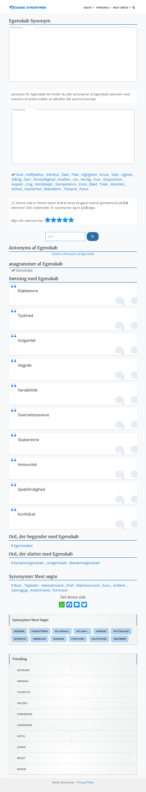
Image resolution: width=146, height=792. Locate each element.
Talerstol (23, 692)
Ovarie (21, 747)
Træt (75, 174)
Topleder (31, 585)
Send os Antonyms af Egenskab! (73, 254)
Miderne (19, 631)
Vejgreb (25, 365)
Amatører (120, 638)
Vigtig (21, 736)
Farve (83, 189)
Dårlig (16, 179)
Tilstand (70, 189)
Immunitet (27, 464)
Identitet (117, 184)
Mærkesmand (87, 585)
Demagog (20, 590)
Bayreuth (20, 638)
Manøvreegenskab (84, 562)
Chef (70, 585)
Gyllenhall (62, 631)
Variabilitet (28, 390)
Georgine (23, 670)
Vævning (22, 681)
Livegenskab (56, 562)
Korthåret (26, 514)
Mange (21, 769)
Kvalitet (64, 179)
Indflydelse (35, 174)
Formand (59, 590)
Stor (27, 179)
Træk (104, 184)
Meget (21, 758)
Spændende (24, 714)
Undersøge (24, 725)
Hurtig (85, 179)
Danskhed (33, 189)
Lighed (126, 174)
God (19, 174)
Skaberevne (28, 439)
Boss (18, 585)
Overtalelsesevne (33, 414)
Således (22, 703)
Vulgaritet (27, 340)
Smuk (104, 174)
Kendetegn (44, 184)
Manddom (52, 189)
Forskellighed (44, 179)
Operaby (101, 631)
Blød (93, 184)
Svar (97, 179)
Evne (83, 184)
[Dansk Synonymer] (27, 4)
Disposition (112, 179)
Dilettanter (99, 638)
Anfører (119, 585)
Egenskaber (23, 545)
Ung (29, 184)
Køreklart (39, 638)
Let (75, 179)
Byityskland (121, 631)
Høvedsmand (52, 585)
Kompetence (65, 184)
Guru (106, 585)
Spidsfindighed (31, 489)
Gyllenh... (82, 631)
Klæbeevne (28, 290)
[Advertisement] (73, 55)
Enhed (17, 189)
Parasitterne (40, 631)
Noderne (58, 638)
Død (65, 174)
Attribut (52, 174)
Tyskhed (25, 315)
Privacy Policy (85, 782)
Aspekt (17, 184)
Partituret (78, 638)
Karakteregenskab (29, 562)
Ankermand (40, 590)
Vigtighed (89, 174)
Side (114, 174)
